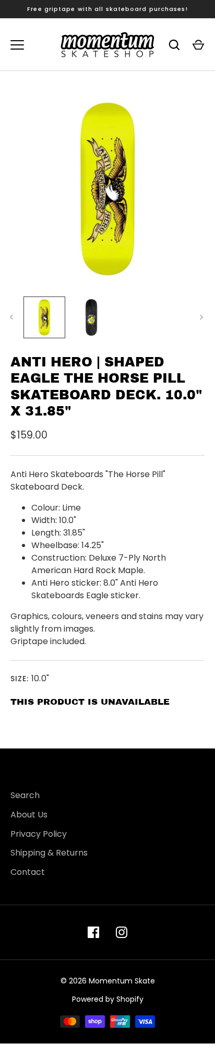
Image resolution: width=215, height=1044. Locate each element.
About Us (28, 815)
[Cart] (198, 44)
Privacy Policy (38, 834)
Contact (27, 872)
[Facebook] (93, 932)
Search (25, 795)
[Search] (174, 44)
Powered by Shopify (108, 999)
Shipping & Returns (49, 853)
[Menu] (17, 44)
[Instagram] (121, 932)
